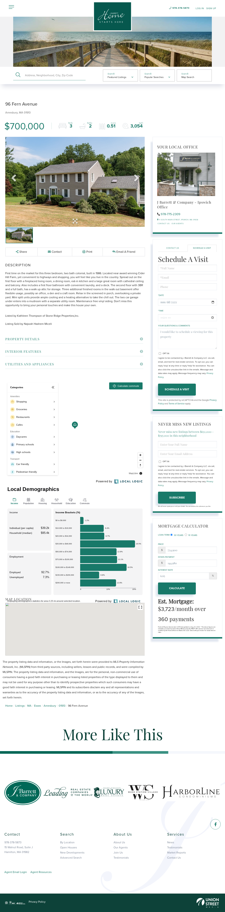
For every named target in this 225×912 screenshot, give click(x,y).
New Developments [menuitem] (72, 852)
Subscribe (177, 497)
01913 (62, 706)
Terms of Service (177, 403)
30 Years (178, 535)
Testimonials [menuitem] (121, 857)
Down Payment (166, 557)
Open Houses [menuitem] (68, 847)
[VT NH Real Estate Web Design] (208, 902)
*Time (160, 311)
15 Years (192, 535)
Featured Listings (117, 77)
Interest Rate (165, 570)
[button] (18, 75)
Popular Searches (154, 77)
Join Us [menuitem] (118, 852)
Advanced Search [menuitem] (71, 857)
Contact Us (163, 224)
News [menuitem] (170, 842)
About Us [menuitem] (119, 842)
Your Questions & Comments (174, 325)
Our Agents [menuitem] (121, 847)
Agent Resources (41, 872)
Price (161, 544)
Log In (200, 8)
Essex (37, 706)
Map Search (187, 77)
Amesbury (50, 706)
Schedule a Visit (202, 248)
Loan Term (164, 535)
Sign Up (211, 8)
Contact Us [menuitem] (174, 857)
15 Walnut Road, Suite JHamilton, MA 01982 (18, 850)
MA (29, 706)
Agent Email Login (15, 872)
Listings (20, 706)
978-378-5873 (180, 8)
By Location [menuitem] (67, 842)
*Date (161, 295)
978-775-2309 (170, 214)
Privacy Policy (37, 902)
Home (9, 706)
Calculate (177, 588)
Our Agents (178, 224)
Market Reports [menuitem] (176, 852)
